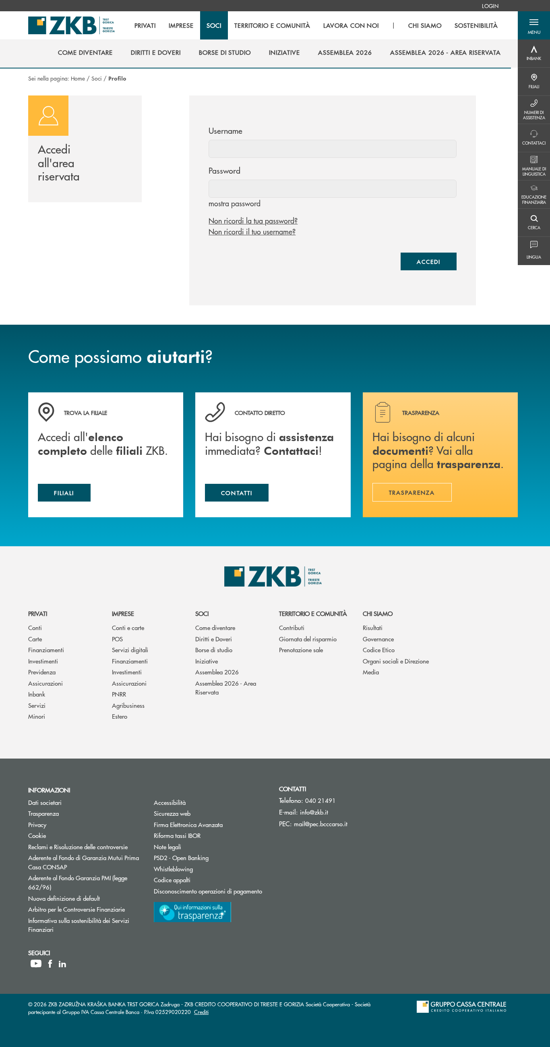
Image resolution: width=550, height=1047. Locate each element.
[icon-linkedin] (62, 964)
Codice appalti (202, 879)
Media (371, 672)
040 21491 (320, 800)
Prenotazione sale (301, 649)
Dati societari (45, 802)
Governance (378, 638)
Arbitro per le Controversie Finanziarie (85, 909)
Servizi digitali (130, 649)
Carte (35, 638)
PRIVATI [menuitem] (145, 25)
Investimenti (43, 661)
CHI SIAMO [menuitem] (425, 25)
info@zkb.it (314, 812)
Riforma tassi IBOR (207, 835)
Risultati (373, 627)
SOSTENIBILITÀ (476, 25)
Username (225, 130)
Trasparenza (43, 813)
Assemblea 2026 (217, 672)
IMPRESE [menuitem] (181, 25)
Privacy (37, 824)
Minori (36, 716)
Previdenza (42, 672)
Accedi (428, 261)
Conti (35, 627)
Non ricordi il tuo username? (252, 231)
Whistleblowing (173, 869)
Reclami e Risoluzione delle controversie (78, 846)
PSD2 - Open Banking (210, 857)
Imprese (123, 613)
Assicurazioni (45, 683)
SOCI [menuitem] (214, 25)
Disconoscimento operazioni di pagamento (208, 891)
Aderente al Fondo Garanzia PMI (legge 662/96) (77, 882)
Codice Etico (379, 649)
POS (117, 638)
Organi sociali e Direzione (396, 661)
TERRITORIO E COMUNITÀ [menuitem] (272, 25)
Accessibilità (170, 802)
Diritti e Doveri (213, 638)
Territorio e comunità (313, 613)
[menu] (316, 25)
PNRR (119, 694)
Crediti (201, 1012)
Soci (96, 78)
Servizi (36, 705)
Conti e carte (128, 627)
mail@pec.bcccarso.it (320, 823)
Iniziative (206, 661)
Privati (37, 613)
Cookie (37, 835)
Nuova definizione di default (64, 898)
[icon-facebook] (50, 964)
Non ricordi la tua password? (253, 221)
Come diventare (215, 627)
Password (224, 170)
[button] (534, 25)
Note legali (167, 846)
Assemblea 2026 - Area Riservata (225, 688)
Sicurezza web (172, 813)
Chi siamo (378, 613)
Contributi (291, 627)
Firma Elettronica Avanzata (188, 824)
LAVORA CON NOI (351, 25)
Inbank (36, 694)
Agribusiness (128, 705)
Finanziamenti (46, 649)
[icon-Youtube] (36, 964)
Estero (119, 716)
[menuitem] (490, 5)
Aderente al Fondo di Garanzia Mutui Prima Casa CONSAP (83, 862)
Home (78, 78)
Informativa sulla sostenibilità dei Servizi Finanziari (78, 925)
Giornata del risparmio (308, 638)
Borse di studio (213, 649)
